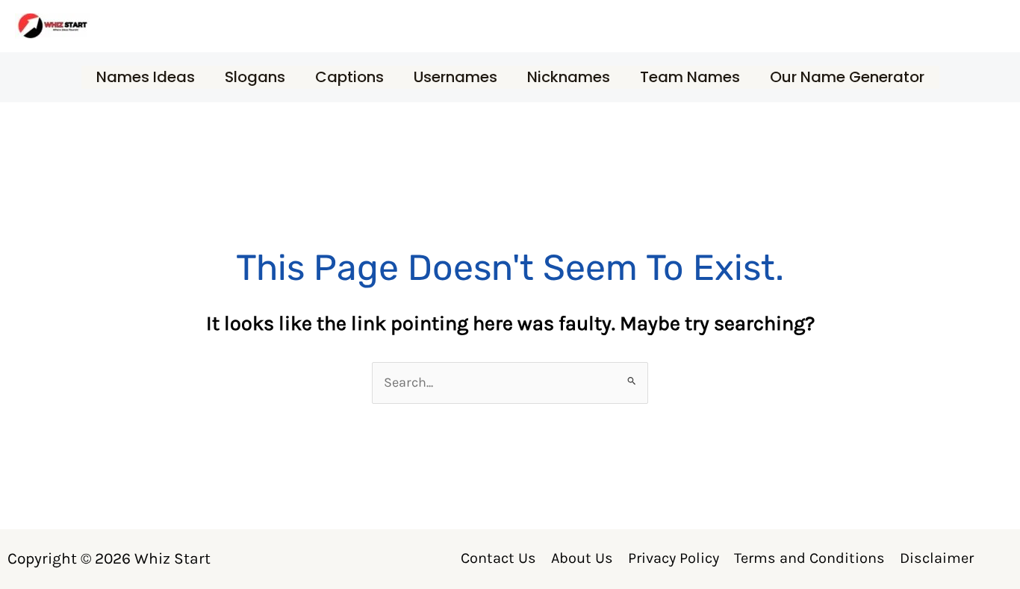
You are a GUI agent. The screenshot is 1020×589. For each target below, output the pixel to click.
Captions (349, 76)
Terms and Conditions (809, 558)
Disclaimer (937, 558)
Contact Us (498, 558)
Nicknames (568, 76)
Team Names (690, 76)
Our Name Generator (847, 76)
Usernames (455, 76)
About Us (582, 558)
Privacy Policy (673, 558)
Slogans (255, 76)
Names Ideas (145, 76)
